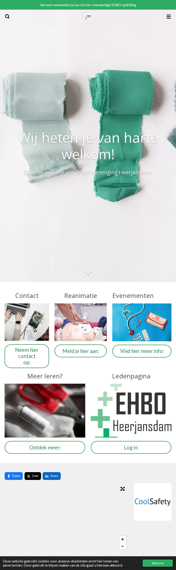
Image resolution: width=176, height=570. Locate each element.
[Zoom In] (122, 539)
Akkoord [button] (158, 563)
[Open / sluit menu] (169, 16)
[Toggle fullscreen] (122, 488)
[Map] (66, 517)
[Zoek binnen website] (7, 16)
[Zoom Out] (122, 546)
